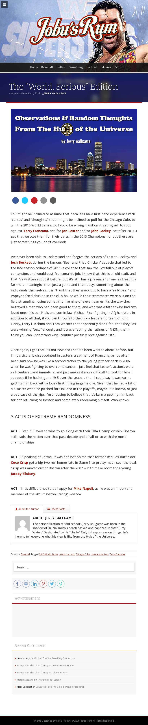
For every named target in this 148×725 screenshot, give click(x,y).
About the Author (28, 509)
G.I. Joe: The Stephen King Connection (54, 658)
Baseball (47, 67)
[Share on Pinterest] (34, 202)
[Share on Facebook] (15, 202)
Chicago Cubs (83, 554)
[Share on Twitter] (25, 202)
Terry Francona (35, 231)
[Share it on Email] (43, 202)
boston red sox (67, 554)
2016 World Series (48, 554)
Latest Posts (57, 509)
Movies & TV (109, 67)
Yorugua (21, 665)
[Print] (53, 202)
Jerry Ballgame (55, 93)
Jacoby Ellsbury (23, 473)
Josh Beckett (21, 262)
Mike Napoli (83, 488)
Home (34, 67)
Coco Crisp (19, 462)
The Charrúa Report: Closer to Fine (49, 672)
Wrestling (76, 67)
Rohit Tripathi (63, 720)
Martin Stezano (25, 679)
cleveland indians (99, 554)
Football (92, 67)
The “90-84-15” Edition (49, 679)
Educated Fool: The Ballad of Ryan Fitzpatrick (60, 686)
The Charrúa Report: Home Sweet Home (52, 665)
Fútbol (61, 67)
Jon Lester (70, 231)
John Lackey (101, 231)
